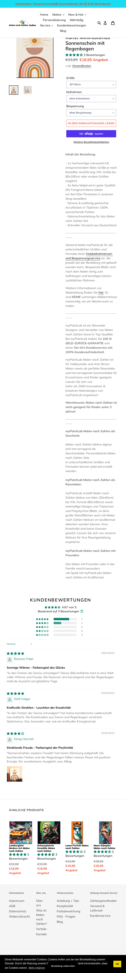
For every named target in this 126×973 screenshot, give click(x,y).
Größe (70, 78)
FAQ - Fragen (66, 916)
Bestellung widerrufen (63, 965)
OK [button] (117, 964)
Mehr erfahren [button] (37, 967)
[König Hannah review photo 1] (14, 774)
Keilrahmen (74, 92)
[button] (74, 55)
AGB (12, 906)
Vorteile (41, 929)
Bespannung (75, 106)
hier (101, 292)
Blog (60, 922)
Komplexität (65, 906)
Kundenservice (100, 916)
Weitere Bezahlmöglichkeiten (91, 142)
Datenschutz (17, 911)
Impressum (16, 901)
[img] (15, 653)
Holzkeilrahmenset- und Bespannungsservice (89, 256)
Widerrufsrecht (19, 916)
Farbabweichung (68, 911)
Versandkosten (81, 65)
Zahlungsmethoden (103, 901)
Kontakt (41, 934)
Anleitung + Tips (68, 901)
